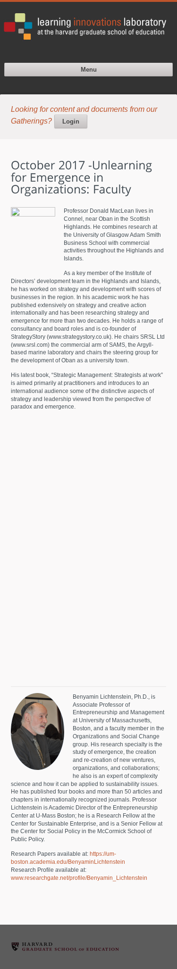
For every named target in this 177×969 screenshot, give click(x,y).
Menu (89, 69)
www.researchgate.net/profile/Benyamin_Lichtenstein (79, 878)
